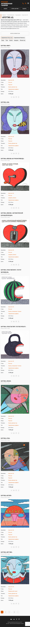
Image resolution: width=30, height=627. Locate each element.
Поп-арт (10, 82)
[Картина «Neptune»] (15, 570)
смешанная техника (16, 311)
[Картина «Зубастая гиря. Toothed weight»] (15, 344)
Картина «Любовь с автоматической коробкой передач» (12, 214)
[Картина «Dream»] (15, 399)
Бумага (11, 40)
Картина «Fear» (5, 438)
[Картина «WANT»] (15, 63)
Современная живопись (19, 37)
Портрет (10, 84)
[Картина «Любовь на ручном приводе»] (15, 176)
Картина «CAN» (5, 102)
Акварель (16, 40)
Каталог (5, 8)
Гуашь (2, 40)
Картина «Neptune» (6, 552)
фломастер (14, 87)
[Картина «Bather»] (15, 513)
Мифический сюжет (13, 591)
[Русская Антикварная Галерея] (6, 3)
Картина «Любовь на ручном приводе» (12, 159)
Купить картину (15, 8)
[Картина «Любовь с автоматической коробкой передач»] (15, 233)
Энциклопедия (10, 15)
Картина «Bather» (6, 495)
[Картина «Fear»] (15, 456)
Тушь (7, 40)
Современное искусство (6, 37)
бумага (10, 87)
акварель (10, 197)
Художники (18, 15)
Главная (4, 15)
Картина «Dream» (6, 381)
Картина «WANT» (5, 46)
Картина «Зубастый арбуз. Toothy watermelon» (11, 271)
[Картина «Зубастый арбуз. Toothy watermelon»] (15, 290)
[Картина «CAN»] (15, 120)
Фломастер (22, 40)
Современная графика (13, 89)
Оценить (24, 8)
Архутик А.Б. (11, 80)
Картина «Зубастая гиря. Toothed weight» (13, 326)
